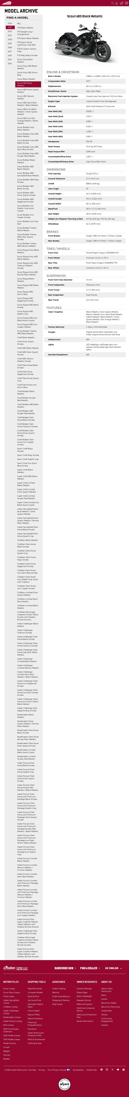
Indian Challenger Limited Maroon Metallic (28, 666)
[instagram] (107, 1070)
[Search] (112, 3)
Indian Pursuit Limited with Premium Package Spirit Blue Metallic (27, 903)
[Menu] (126, 3)
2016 (10, 55)
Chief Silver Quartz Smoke (25, 342)
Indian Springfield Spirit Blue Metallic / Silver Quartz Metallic (27, 511)
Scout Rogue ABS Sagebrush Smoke (25, 299)
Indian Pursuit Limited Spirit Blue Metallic (27, 875)
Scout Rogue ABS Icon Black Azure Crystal (27, 319)
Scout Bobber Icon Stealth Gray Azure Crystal (25, 208)
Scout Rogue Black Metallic (25, 280)
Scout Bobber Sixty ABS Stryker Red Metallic (28, 154)
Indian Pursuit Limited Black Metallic (27, 859)
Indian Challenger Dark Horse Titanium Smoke (27, 644)
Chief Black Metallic (26, 337)
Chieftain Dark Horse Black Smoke (26, 545)
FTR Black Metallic (25, 28)
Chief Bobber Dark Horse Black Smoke (26, 418)
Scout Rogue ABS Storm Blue (25, 293)
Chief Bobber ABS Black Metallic (28, 405)
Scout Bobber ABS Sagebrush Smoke (25, 200)
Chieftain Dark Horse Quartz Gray (26, 552)
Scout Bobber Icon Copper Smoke (25, 216)
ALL (19, 23)
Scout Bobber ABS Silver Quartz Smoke (26, 194)
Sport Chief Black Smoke (25, 450)
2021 (10, 35)
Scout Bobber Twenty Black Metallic (26, 229)
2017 (10, 51)
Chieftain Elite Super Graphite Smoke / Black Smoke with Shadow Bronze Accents (27, 616)
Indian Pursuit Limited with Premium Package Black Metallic (27, 883)
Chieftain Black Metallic (27, 540)
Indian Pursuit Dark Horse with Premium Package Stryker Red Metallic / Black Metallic (27, 827)
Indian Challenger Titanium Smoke (25, 631)
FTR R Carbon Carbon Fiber (26, 50)
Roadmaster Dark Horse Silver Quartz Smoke (28, 744)
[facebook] (102, 1070)
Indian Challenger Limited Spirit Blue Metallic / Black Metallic (27, 674)
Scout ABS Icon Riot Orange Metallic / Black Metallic (27, 120)
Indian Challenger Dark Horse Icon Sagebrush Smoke (27, 683)
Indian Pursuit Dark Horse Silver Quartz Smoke (25, 778)
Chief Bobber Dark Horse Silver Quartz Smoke (25, 433)
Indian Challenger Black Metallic (27, 625)
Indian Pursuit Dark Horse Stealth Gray (25, 770)
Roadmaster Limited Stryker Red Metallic (26, 757)
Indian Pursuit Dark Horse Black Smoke (26, 764)
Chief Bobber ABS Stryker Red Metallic (26, 412)
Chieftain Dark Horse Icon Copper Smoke (26, 587)
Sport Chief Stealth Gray (28, 459)
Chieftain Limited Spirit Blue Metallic (27, 600)
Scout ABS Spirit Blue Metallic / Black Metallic (27, 104)
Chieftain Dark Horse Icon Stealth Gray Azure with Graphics (27, 579)
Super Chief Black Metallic (25, 471)
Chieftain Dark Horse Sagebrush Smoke (26, 565)
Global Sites (91, 1070)
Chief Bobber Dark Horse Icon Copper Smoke (25, 442)
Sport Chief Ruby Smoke (28, 455)
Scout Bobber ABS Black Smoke (25, 187)
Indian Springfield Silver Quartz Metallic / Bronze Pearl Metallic (28, 520)
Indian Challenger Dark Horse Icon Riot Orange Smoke (27, 692)
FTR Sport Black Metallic (28, 38)
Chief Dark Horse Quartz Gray (28, 379)
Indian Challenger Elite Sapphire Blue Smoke (27, 709)
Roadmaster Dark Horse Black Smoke (28, 731)
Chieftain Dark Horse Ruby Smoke (26, 558)
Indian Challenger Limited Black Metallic (27, 660)
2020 (10, 39)
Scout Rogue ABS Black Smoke (27, 306)
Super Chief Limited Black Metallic (26, 484)
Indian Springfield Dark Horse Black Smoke (27, 528)
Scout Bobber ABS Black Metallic (25, 167)
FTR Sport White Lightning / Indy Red (26, 43)
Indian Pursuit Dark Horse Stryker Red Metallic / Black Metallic (27, 787)
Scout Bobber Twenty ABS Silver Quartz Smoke (26, 237)
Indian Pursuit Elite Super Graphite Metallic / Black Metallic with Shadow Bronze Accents (28, 923)
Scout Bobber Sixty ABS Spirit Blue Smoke (28, 148)
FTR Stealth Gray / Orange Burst (25, 33)
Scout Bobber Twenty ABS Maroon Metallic (26, 244)
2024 (10, 23)
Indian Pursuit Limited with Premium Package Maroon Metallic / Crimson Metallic (27, 893)
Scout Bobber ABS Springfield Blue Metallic (28, 174)
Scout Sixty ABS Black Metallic (27, 67)
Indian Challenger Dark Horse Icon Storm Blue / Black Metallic (28, 701)
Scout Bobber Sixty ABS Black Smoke (28, 141)
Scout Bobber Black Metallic (26, 161)
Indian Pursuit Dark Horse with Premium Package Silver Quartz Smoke (27, 816)
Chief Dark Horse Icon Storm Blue (27, 386)
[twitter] (112, 1070)
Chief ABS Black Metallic (28, 348)
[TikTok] (123, 1070)
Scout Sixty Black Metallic (25, 60)
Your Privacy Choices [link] (57, 1070)
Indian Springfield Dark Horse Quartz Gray (27, 535)
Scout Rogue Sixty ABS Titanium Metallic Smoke (27, 265)
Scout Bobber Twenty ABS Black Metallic (26, 332)
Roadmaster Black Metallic (25, 716)
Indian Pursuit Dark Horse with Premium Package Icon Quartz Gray (26, 851)
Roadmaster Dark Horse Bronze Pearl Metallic (28, 738)
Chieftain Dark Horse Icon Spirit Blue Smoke (27, 571)
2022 (10, 31)
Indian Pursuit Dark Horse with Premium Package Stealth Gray (26, 805)
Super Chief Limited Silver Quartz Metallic (26, 490)
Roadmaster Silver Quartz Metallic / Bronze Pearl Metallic (28, 723)
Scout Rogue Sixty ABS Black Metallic (27, 257)
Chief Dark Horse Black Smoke (27, 366)
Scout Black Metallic (26, 79)
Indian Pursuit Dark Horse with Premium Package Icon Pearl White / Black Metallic (27, 839)
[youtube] (118, 1070)
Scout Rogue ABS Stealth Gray (25, 312)
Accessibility (78, 1070)
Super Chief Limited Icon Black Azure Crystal (28, 503)
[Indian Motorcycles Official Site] (14, 3)
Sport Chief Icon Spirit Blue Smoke (27, 464)
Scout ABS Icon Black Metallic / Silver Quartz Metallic (27, 111)
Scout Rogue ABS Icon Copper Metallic (27, 325)
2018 (10, 47)
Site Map (32, 1070)
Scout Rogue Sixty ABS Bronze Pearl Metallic (27, 273)
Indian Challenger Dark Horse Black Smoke (27, 638)
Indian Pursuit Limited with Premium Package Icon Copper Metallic (27, 912)
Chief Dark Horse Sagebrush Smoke (25, 373)
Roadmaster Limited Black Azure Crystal (26, 751)
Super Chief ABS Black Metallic (27, 477)
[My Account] (116, 3)
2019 (10, 43)
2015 (10, 59)
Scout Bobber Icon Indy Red (27, 222)
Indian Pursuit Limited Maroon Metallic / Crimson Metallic (27, 867)
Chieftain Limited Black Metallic (27, 606)
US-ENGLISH (112, 968)
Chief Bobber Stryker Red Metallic (26, 399)
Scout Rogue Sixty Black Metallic (28, 251)
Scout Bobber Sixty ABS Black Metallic (28, 135)
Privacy (42, 1070)
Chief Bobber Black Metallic (25, 392)
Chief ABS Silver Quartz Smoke (27, 353)
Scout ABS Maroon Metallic (25, 97)
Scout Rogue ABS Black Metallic (27, 286)
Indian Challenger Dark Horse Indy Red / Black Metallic (27, 652)
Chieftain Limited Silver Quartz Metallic (27, 593)
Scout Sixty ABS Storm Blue (27, 73)
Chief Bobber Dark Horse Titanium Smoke (27, 425)
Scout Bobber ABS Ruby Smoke (28, 181)
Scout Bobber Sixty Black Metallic (25, 128)
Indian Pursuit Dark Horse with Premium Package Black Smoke (27, 796)
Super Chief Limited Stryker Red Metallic (26, 497)
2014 (10, 63)
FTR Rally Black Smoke (27, 55)
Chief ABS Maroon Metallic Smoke (25, 360)
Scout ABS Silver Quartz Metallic (28, 91)
